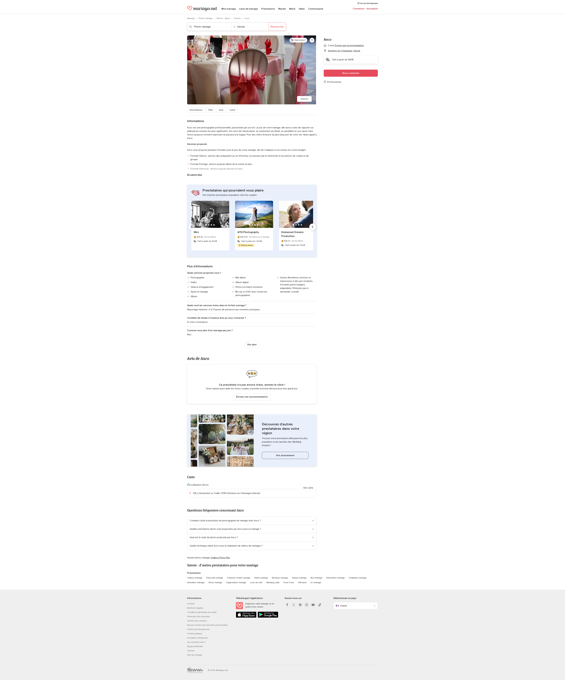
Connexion (358, 8)
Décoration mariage (335, 578)
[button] (252, 384)
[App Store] (246, 617)
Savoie (237, 18)
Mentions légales (195, 608)
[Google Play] (268, 617)
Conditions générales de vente (202, 612)
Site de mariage (194, 655)
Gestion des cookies (197, 621)
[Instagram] (306, 604)
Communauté (315, 8)
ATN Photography (248, 232)
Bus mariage (316, 578)
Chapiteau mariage (358, 578)
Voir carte (308, 487)
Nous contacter (350, 73)
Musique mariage (280, 578)
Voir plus (252, 344)
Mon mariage (228, 8)
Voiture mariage (299, 578)
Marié (292, 8)
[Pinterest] (300, 604)
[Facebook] (287, 604)
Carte (232, 109)
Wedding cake (273, 582)
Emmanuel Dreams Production (292, 234)
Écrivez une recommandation (252, 396)
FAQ (210, 109)
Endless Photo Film (220, 557)
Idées (302, 8)
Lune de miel (256, 582)
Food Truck (289, 582)
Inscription (372, 8)
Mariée (282, 8)
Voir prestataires (285, 455)
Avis (221, 109)
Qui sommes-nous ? (196, 642)
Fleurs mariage (215, 582)
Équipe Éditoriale (195, 646)
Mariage (191, 18)
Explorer (304, 99)
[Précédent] (191, 227)
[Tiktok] (319, 604)
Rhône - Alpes (224, 18)
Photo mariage (206, 18)
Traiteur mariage (194, 578)
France (343, 605)
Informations (196, 109)
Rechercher (277, 26)
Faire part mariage (214, 578)
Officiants (302, 582)
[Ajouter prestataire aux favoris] (312, 40)
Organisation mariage (236, 582)
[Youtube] (313, 604)
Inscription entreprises (197, 638)
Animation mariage (196, 582)
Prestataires (268, 8)
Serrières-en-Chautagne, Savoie (344, 50)
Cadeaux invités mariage (238, 578)
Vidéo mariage (261, 578)
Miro (196, 232)
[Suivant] (312, 227)
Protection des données (198, 616)
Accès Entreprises (369, 3)
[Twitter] (293, 604)
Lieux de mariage (248, 8)
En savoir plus (194, 174)
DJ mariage (316, 582)
